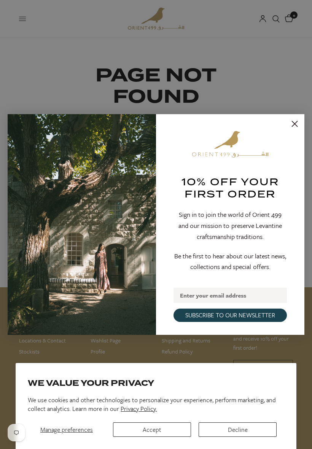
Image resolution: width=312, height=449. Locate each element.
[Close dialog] (294, 124)
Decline (238, 429)
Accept (152, 429)
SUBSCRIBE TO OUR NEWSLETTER (230, 315)
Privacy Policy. (139, 408)
